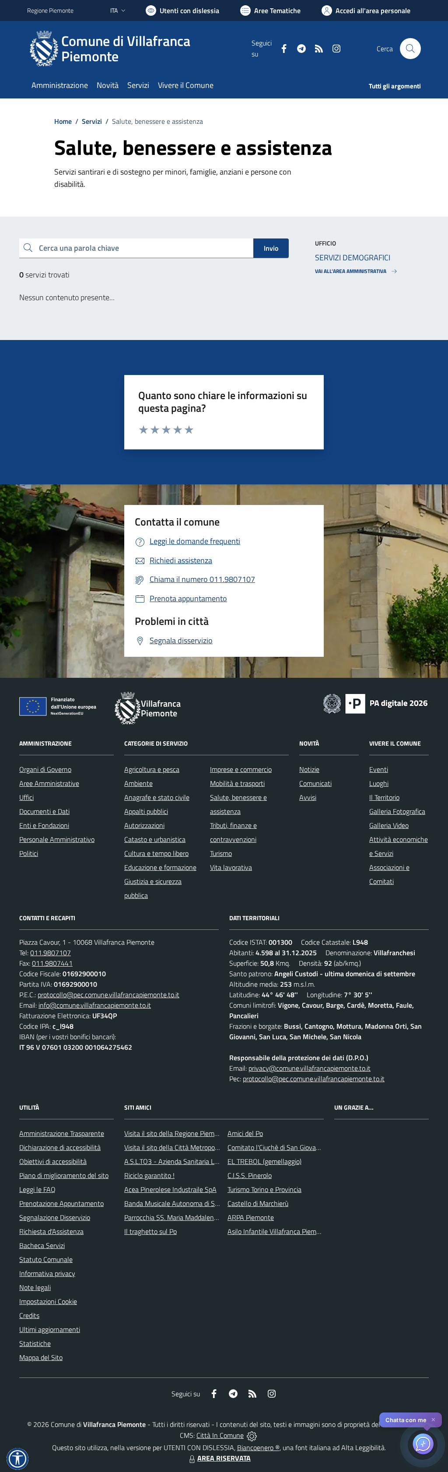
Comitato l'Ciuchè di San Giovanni (276, 1147)
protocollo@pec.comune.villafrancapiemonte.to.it (108, 994)
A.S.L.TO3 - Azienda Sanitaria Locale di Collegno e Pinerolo (209, 1161)
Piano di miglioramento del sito (63, 1175)
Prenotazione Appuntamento (61, 1203)
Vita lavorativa (231, 867)
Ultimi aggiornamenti (49, 1329)
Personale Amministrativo (56, 839)
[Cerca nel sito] (410, 48)
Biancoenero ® (258, 1447)
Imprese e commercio (241, 769)
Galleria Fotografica (397, 811)
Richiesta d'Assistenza (51, 1231)
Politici (28, 853)
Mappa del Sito (41, 1357)
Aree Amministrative (49, 783)
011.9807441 (52, 963)
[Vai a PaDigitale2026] (375, 703)
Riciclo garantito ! (149, 1175)
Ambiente (138, 783)
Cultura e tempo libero (156, 853)
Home (63, 121)
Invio (271, 248)
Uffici (26, 797)
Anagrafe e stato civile (156, 797)
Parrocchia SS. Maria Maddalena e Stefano (186, 1217)
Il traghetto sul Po (150, 1231)
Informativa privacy (47, 1273)
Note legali (35, 1287)
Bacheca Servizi (42, 1245)
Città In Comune (220, 1435)
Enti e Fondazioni (44, 825)
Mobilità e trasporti (237, 783)
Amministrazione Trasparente (61, 1133)
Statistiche (35, 1343)
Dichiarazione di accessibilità (60, 1147)
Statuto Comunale (46, 1259)
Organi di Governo (45, 769)
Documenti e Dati (44, 811)
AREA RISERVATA (224, 1458)
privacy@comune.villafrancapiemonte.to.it (309, 1068)
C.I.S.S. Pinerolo (250, 1175)
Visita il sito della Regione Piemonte (176, 1133)
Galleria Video (389, 825)
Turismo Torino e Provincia (264, 1189)
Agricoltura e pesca (151, 769)
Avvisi (307, 797)
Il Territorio (384, 797)
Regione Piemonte (50, 10)
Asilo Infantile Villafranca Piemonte (279, 1231)
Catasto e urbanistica (155, 839)
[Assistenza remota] (252, 1435)
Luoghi (378, 783)
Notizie (309, 769)
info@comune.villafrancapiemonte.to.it (94, 1005)
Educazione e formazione (160, 867)
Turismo (221, 853)
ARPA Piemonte (251, 1217)
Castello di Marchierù (258, 1203)
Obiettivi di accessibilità (53, 1161)
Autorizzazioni (144, 825)
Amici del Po (245, 1133)
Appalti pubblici (146, 811)
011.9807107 (50, 952)
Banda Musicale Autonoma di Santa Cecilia (186, 1203)
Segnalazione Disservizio (54, 1217)
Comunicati (315, 783)
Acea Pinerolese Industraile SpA (170, 1189)
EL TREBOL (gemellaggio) (264, 1161)
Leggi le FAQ (37, 1189)
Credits (29, 1315)
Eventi (378, 769)
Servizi (92, 121)
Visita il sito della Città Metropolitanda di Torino (192, 1147)
